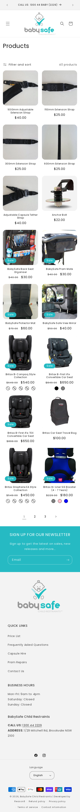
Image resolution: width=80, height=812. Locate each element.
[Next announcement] (73, 5)
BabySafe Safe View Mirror (59, 323)
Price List (14, 636)
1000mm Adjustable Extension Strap (20, 111)
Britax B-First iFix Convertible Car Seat (59, 376)
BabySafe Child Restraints (36, 796)
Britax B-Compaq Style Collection (21, 376)
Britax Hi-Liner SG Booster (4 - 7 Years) (59, 489)
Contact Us (16, 671)
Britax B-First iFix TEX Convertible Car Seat (20, 434)
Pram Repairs (17, 662)
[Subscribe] (67, 559)
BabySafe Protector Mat (20, 323)
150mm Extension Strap (59, 109)
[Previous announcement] (7, 5)
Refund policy (37, 801)
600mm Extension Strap (59, 163)
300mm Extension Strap (20, 163)
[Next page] (55, 516)
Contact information (53, 807)
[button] (7, 23)
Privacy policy (57, 801)
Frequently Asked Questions (28, 645)
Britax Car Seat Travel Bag (60, 433)
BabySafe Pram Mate (59, 269)
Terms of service (27, 807)
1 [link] (24, 517)
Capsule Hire (17, 653)
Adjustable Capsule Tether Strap (20, 216)
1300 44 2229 (32, 725)
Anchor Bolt (59, 214)
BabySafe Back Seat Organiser (20, 270)
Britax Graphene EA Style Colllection (20, 489)
